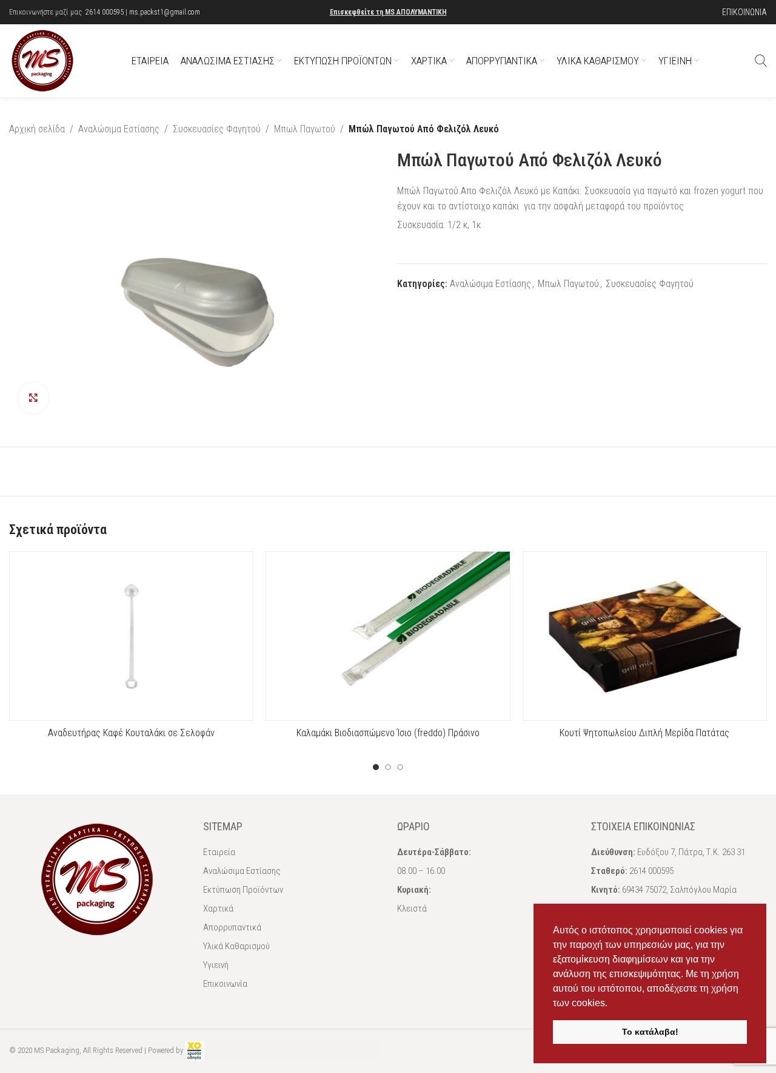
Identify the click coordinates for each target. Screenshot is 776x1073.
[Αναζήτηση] (761, 61)
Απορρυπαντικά (232, 927)
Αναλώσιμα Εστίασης (118, 129)
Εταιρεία (219, 852)
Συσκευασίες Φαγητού (217, 129)
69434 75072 (644, 889)
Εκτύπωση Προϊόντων (243, 889)
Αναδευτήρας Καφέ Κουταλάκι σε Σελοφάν (131, 733)
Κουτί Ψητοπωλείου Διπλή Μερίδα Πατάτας (644, 733)
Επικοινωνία (225, 983)
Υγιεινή (216, 965)
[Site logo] (42, 60)
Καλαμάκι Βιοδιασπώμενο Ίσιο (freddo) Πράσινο (388, 733)
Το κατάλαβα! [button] (650, 1032)
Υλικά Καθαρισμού (236, 946)
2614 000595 (104, 12)
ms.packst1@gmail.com (164, 12)
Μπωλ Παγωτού (304, 129)
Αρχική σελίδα (37, 129)
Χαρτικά (218, 908)
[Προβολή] (33, 397)
